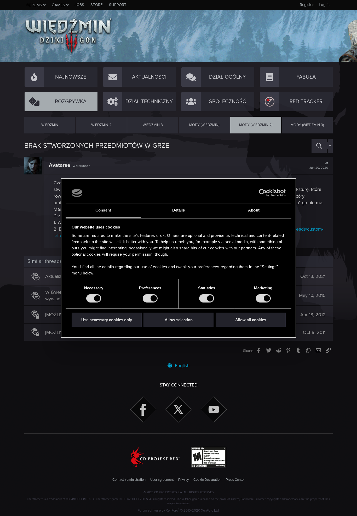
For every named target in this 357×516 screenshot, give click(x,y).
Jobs (79, 4)
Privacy (183, 480)
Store (96, 4)
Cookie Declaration (207, 480)
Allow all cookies (250, 320)
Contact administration (129, 480)
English (181, 365)
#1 (318, 165)
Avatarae (59, 165)
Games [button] (58, 5)
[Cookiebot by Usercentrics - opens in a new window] (263, 193)
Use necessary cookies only (106, 320)
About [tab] (254, 210)
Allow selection (179, 320)
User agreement (162, 480)
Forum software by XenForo (179, 510)
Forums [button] (34, 5)
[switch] (150, 298)
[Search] (319, 146)
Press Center (235, 480)
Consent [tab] (103, 210)
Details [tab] (178, 210)
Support (117, 4)
